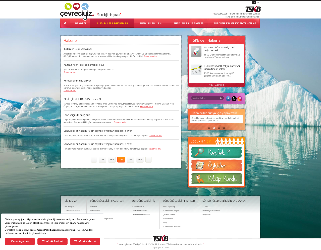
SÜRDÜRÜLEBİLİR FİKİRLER (188, 23)
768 (131, 159)
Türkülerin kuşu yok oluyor (78, 49)
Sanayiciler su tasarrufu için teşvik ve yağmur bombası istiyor (98, 131)
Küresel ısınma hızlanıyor (77, 80)
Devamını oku (150, 56)
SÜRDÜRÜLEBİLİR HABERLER (112, 23)
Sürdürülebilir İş (138, 207)
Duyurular (206, 215)
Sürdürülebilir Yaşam (171, 211)
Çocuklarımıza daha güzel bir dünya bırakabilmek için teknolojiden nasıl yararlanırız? (215, 119)
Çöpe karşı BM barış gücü (77, 115)
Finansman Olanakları (141, 215)
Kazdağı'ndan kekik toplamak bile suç (84, 65)
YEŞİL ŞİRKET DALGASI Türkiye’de (83, 99)
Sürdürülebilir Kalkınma (172, 227)
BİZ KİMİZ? (80, 23)
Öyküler (216, 166)
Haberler (93, 207)
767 (121, 159)
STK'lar (205, 207)
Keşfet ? (216, 153)
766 (112, 159)
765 (102, 159)
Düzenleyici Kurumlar (211, 211)
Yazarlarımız (95, 211)
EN (258, 2)
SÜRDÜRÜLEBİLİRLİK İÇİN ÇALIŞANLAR (235, 23)
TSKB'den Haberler (72, 211)
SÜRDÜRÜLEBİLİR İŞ (151, 23)
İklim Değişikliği (169, 207)
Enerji (165, 223)
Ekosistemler (168, 219)
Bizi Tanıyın (69, 207)
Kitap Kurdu (216, 179)
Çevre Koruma (169, 215)
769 (140, 159)
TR (253, 2)
